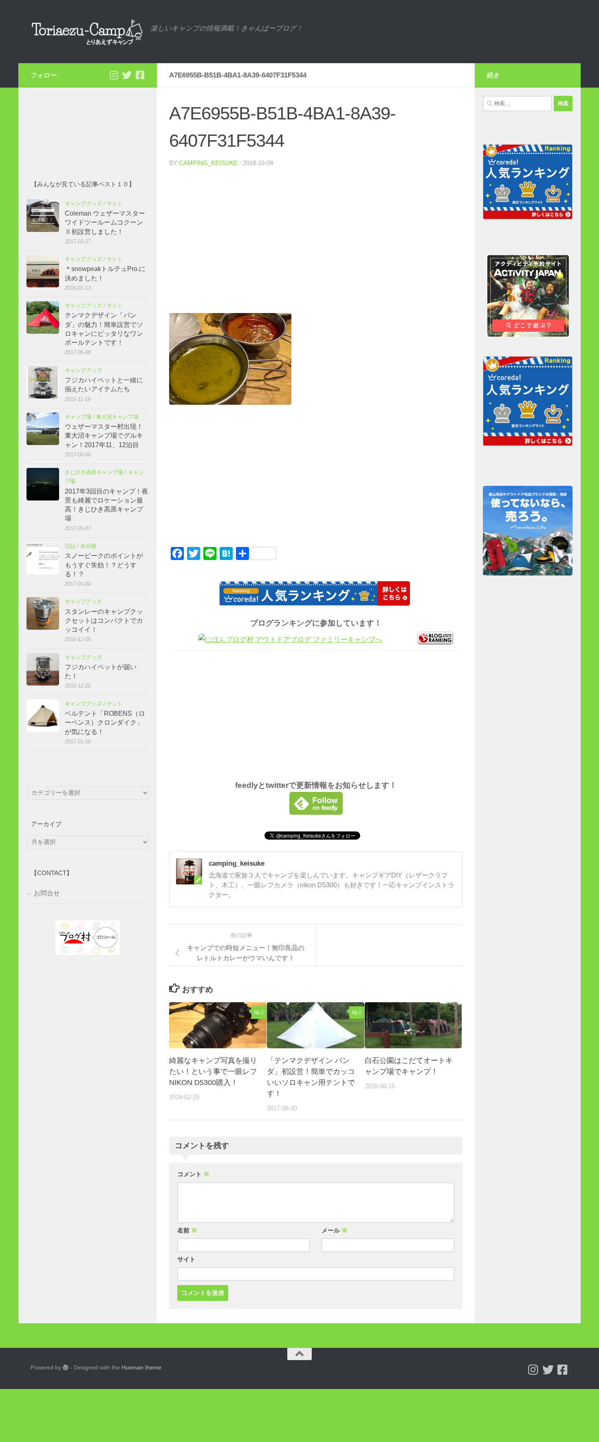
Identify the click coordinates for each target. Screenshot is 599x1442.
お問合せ (47, 893)
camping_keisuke (208, 163)
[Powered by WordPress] (65, 1367)
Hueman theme (141, 1367)
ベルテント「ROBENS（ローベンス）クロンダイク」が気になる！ (105, 722)
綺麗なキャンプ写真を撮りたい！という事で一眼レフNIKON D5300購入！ (213, 1071)
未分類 (88, 546)
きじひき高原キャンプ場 (94, 472)
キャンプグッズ (83, 204)
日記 (70, 546)
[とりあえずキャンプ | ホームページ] (87, 31)
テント (115, 204)
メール (335, 1230)
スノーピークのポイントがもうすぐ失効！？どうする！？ (104, 565)
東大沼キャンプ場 (117, 417)
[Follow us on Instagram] (114, 75)
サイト (186, 1259)
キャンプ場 (78, 417)
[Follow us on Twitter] (127, 75)
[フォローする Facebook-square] (140, 75)
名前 (187, 1230)
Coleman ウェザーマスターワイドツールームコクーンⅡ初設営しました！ (105, 222)
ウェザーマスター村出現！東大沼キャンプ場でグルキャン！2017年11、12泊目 (104, 435)
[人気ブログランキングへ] (435, 642)
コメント (193, 1174)
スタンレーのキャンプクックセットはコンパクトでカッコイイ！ (104, 620)
